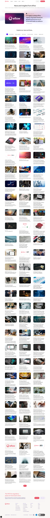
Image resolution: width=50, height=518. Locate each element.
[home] (7, 1)
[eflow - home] (7, 504)
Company (39, 504)
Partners (39, 508)
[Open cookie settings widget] (1, 517)
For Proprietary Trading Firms (26, 511)
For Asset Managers (25, 504)
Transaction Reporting (18, 508)
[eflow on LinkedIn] (33, 515)
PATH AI (16, 504)
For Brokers (24, 508)
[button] (12, 1)
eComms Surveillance (18, 507)
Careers (39, 507)
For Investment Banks (25, 507)
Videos (31, 507)
